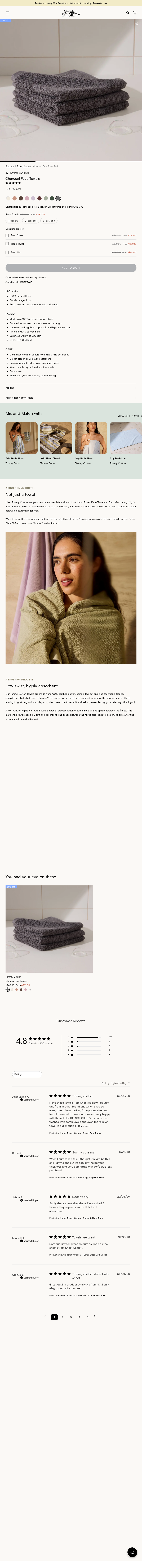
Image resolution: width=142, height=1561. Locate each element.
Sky (80, 206)
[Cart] (134, 13)
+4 (30, 989)
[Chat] (132, 1553)
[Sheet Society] (71, 13)
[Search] (128, 13)
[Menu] (8, 13)
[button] (71, 388)
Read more (84, 1125)
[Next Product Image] (136, 443)
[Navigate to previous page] (46, 1316)
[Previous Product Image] (11, 443)
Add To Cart (71, 267)
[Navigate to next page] (96, 1316)
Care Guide (12, 523)
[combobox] (27, 1074)
